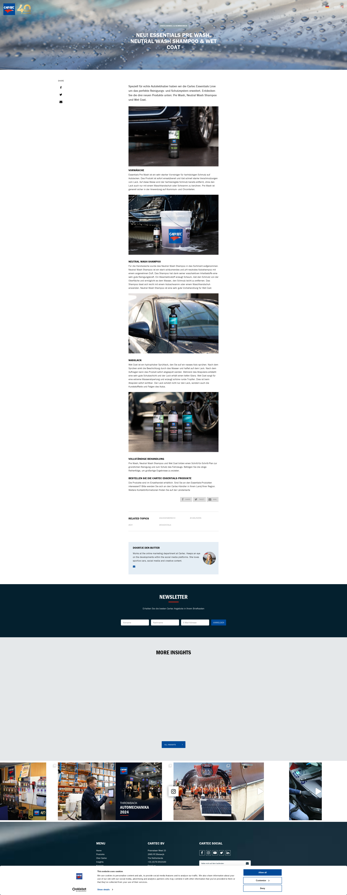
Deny (262, 888)
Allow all (262, 872)
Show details (103, 889)
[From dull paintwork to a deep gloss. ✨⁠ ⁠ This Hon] (318, 791)
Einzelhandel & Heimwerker (173, 26)
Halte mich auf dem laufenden (212, 863)
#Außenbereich (167, 518)
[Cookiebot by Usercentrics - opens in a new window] (79, 890)
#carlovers (195, 518)
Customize (261, 880)
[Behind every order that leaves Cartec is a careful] (87, 791)
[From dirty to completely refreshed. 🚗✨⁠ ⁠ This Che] (260, 791)
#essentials (165, 525)
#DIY (130, 525)
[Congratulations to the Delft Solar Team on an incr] (202, 791)
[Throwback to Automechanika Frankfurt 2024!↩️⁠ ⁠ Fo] (145, 791)
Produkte (100, 854)
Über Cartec (101, 858)
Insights (99, 861)
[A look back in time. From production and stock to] (29, 791)
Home (99, 850)
